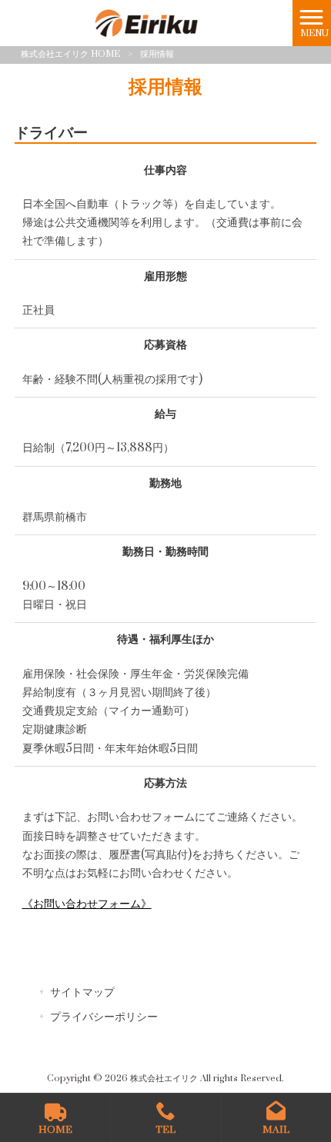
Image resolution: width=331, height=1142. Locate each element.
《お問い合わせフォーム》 (87, 904)
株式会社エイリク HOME (70, 54)
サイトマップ (82, 992)
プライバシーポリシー (104, 1017)
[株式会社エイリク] (146, 23)
